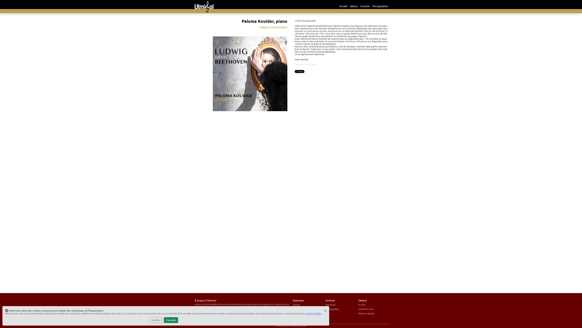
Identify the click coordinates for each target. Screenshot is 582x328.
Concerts (365, 6)
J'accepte (171, 320)
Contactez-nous (366, 309)
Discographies (380, 6)
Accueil (343, 6)
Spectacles (331, 305)
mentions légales (313, 313)
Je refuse (156, 320)
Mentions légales (366, 313)
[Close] (325, 310)
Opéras (354, 6)
